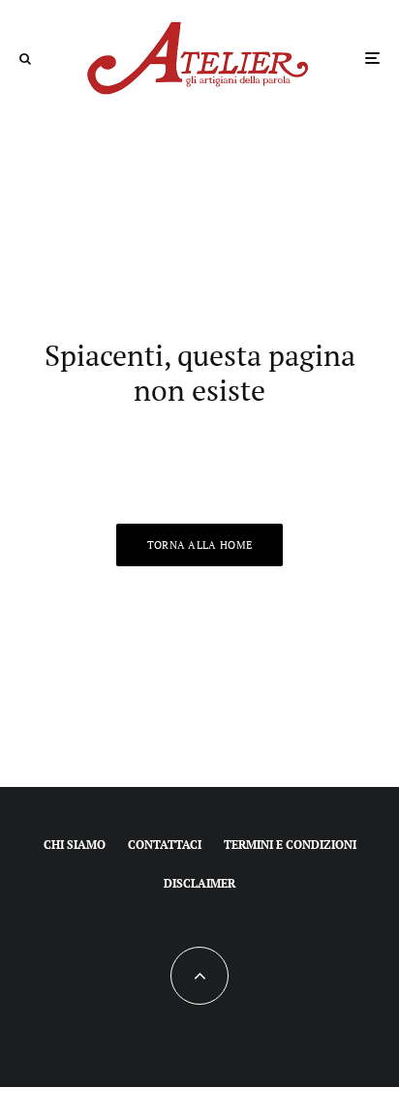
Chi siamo (75, 844)
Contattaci (164, 844)
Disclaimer (199, 883)
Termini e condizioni (290, 844)
